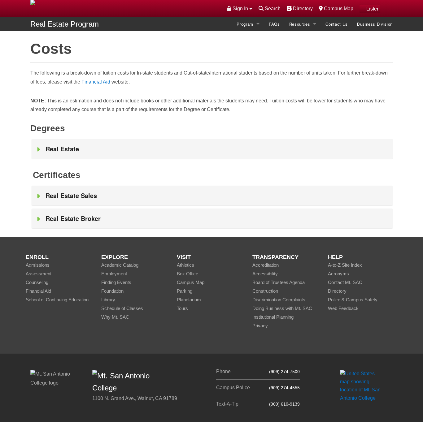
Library (108, 299)
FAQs (274, 24)
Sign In (240, 8)
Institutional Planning (273, 317)
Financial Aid (95, 81)
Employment (114, 273)
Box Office (187, 273)
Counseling (37, 282)
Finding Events (116, 282)
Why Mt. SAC (115, 317)
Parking (184, 291)
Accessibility (265, 273)
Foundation (112, 291)
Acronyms (338, 273)
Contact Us (336, 24)
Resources (299, 24)
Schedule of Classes (122, 308)
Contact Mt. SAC (345, 282)
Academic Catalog (119, 265)
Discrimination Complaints (278, 299)
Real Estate (62, 148)
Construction (265, 291)
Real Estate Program (64, 24)
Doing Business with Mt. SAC (282, 308)
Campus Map (337, 8)
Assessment (38, 273)
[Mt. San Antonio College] (362, 385)
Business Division (375, 24)
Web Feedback (343, 308)
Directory (302, 8)
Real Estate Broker (73, 218)
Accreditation (265, 265)
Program (245, 24)
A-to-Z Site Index (345, 265)
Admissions (38, 265)
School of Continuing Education (57, 299)
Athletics (185, 265)
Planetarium (189, 299)
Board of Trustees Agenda (278, 282)
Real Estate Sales (71, 195)
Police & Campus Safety (352, 299)
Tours (182, 308)
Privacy (260, 325)
